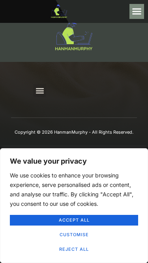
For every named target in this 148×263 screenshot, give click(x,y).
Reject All (74, 249)
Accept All (74, 220)
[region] (74, 205)
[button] (136, 11)
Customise (74, 234)
